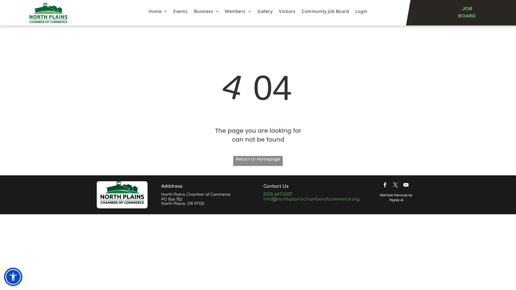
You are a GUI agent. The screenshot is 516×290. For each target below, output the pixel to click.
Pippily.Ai (396, 200)
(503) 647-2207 (277, 194)
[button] (13, 277)
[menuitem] (157, 11)
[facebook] (385, 185)
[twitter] (395, 185)
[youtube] (406, 185)
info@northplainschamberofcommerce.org (311, 199)
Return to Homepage (258, 159)
